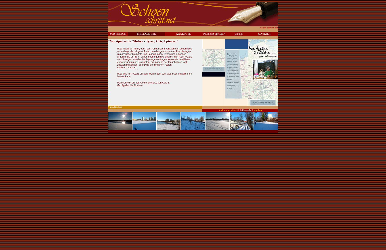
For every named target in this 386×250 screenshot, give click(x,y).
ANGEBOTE (183, 33)
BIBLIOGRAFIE (146, 33)
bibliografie (246, 110)
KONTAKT (264, 33)
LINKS (239, 33)
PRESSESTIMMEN (214, 33)
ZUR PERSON (118, 33)
